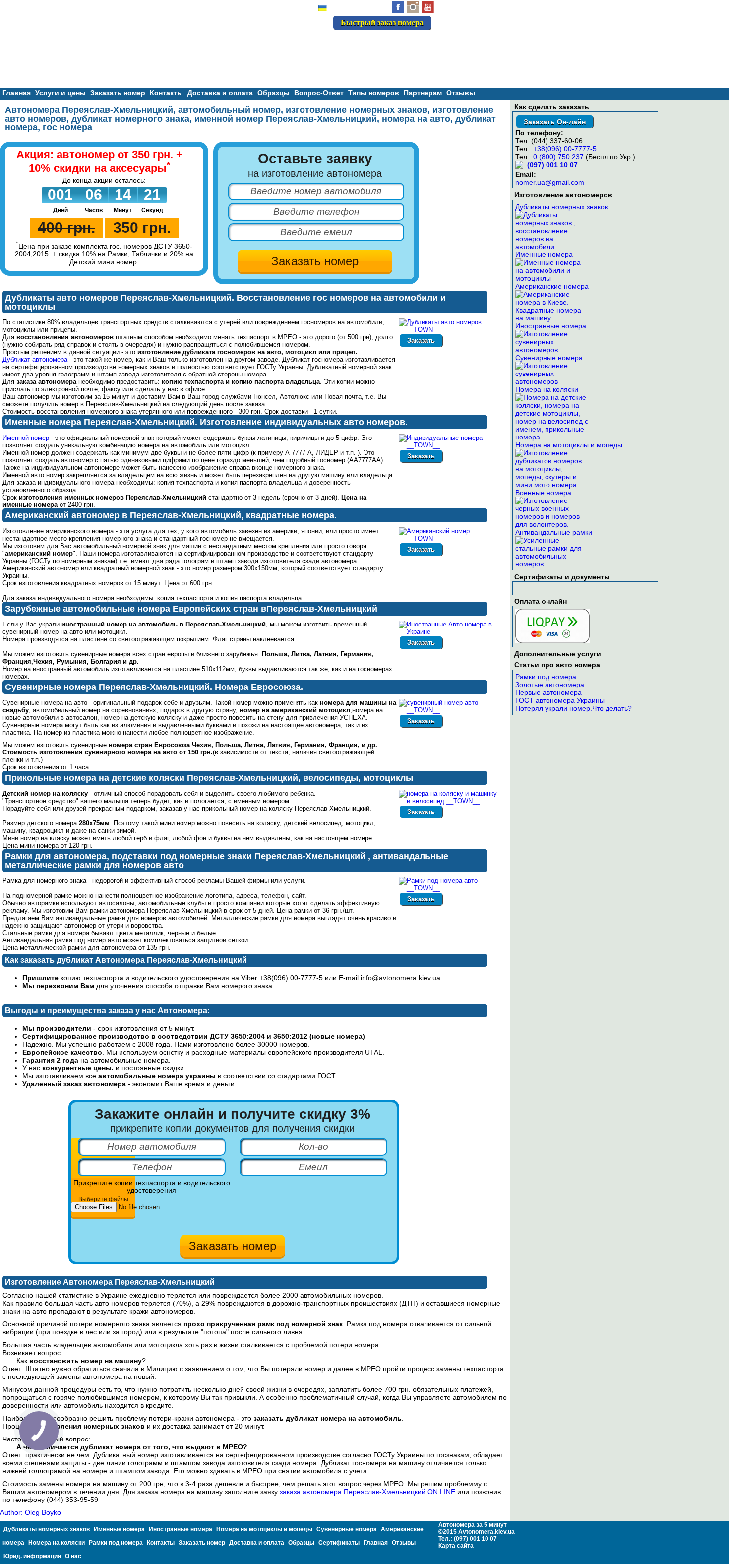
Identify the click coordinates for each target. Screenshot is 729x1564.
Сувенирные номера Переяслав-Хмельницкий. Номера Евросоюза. (154, 687)
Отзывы (460, 93)
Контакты (166, 93)
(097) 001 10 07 (396, 44)
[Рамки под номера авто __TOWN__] (449, 888)
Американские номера (552, 286)
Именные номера (544, 254)
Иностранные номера (550, 326)
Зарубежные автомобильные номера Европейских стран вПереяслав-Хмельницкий (191, 609)
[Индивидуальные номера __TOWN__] (449, 445)
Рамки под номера (545, 677)
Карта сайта (456, 1545)
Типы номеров (373, 93)
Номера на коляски (546, 389)
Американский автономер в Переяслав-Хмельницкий (123, 515)
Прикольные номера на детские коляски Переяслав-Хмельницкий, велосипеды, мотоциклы (209, 778)
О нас (73, 1556)
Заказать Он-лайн (555, 121)
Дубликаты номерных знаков (561, 207)
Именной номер (25, 437)
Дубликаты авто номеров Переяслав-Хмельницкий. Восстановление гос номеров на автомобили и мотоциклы (225, 302)
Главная (16, 93)
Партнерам (423, 93)
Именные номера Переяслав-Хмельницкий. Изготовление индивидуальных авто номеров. (206, 422)
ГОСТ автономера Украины (560, 700)
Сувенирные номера (549, 358)
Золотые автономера (549, 684)
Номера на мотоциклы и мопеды (568, 445)
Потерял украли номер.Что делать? (573, 708)
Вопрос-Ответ (319, 93)
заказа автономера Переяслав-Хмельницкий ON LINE (367, 1492)
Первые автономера (548, 692)
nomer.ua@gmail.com (549, 182)
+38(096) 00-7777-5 (565, 149)
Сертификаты (339, 1542)
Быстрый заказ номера (382, 22)
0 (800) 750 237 (558, 157)
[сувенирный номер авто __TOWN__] (449, 710)
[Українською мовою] (322, 9)
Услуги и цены (60, 93)
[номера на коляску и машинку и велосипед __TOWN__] (449, 801)
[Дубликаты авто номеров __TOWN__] (449, 329)
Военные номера (543, 493)
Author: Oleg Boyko (30, 1512)
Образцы (273, 93)
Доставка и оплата (220, 93)
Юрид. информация (32, 1556)
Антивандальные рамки (553, 532)
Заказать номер (117, 93)
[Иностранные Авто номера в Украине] (449, 631)
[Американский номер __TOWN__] (449, 538)
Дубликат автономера (34, 359)
